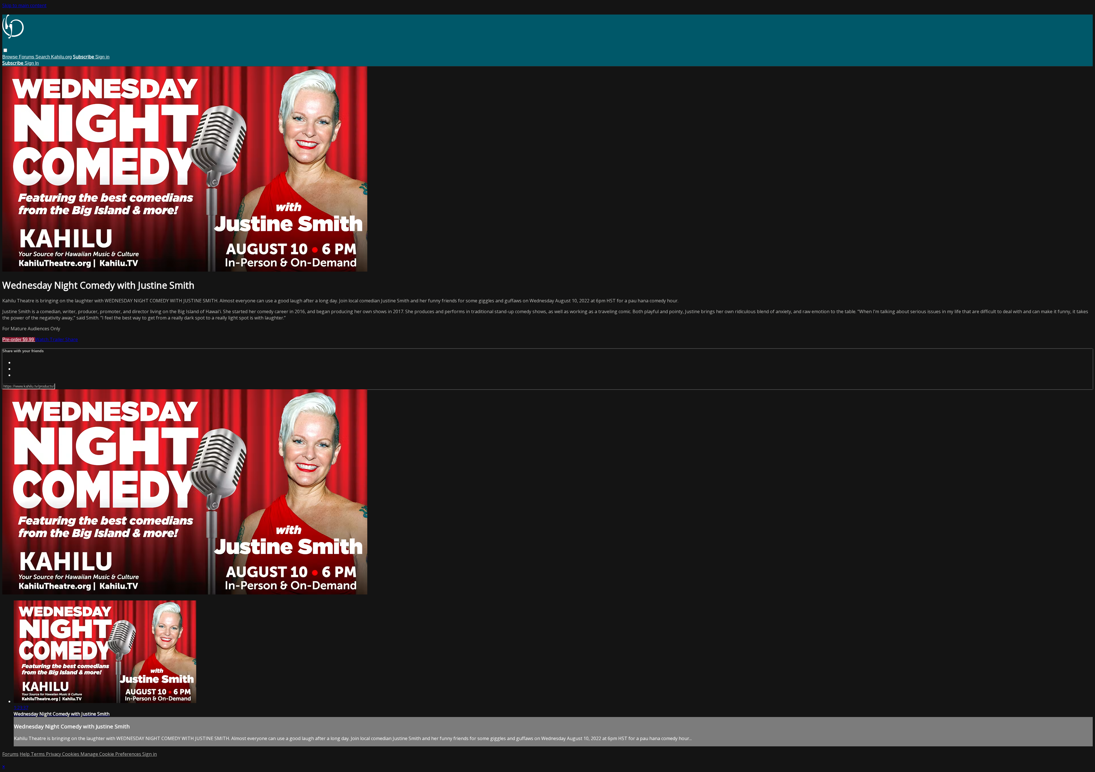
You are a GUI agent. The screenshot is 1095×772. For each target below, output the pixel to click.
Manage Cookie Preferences (111, 754)
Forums (27, 56)
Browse (10, 56)
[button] (5, 50)
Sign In (32, 63)
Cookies (71, 754)
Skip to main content (24, 5)
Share (71, 339)
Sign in (102, 56)
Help (25, 754)
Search (43, 56)
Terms (38, 754)
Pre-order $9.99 (18, 339)
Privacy (54, 754)
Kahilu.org (61, 56)
